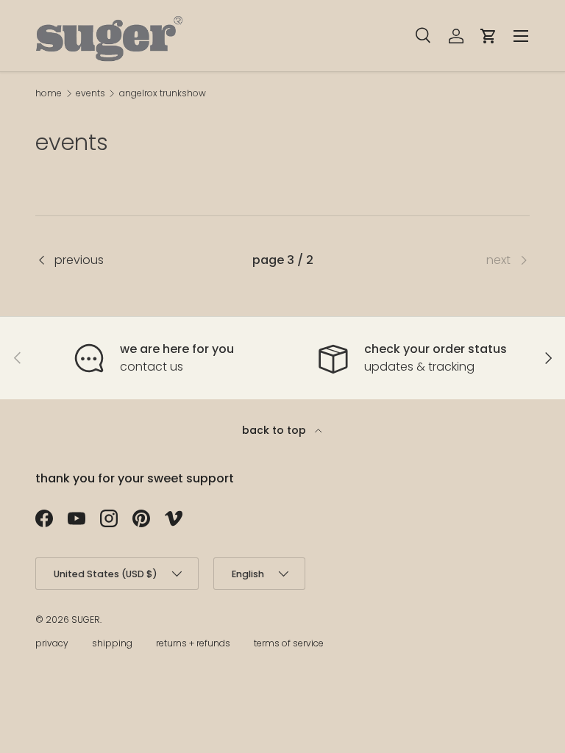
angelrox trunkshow (162, 93)
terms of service (289, 643)
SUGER (85, 619)
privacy (51, 643)
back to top (275, 430)
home (48, 93)
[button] (488, 36)
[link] (447, 260)
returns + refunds (193, 643)
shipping (112, 643)
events (90, 93)
